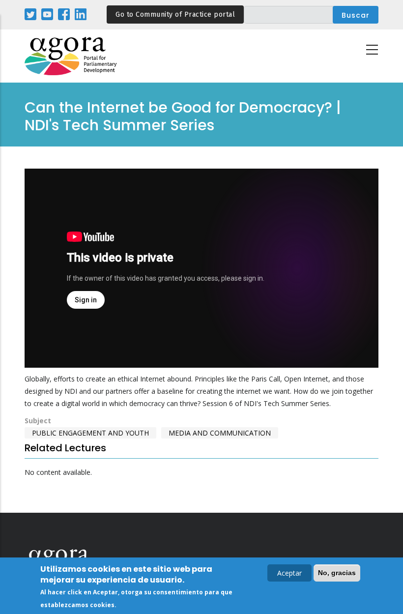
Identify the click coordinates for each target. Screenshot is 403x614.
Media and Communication (220, 433)
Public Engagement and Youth (90, 433)
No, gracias (337, 573)
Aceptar (289, 573)
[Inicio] (71, 56)
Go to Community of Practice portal (175, 14)
